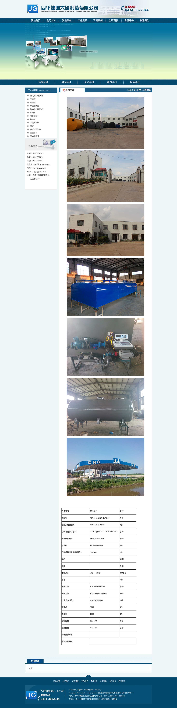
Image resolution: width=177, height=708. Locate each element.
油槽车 (33, 113)
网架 (32, 126)
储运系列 (66, 82)
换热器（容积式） (37, 109)
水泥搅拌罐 (34, 106)
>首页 (138, 90)
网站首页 (35, 20)
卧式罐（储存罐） (37, 96)
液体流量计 (34, 136)
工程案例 (98, 20)
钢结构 (33, 119)
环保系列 (43, 82)
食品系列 (89, 82)
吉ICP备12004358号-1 (93, 699)
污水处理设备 (35, 129)
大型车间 (33, 133)
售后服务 (129, 20)
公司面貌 (113, 20)
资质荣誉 (67, 20)
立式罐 (33, 99)
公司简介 (51, 20)
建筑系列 (112, 82)
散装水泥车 (34, 116)
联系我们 (144, 20)
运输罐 (33, 102)
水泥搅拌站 (34, 123)
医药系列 (135, 82)
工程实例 (94, 681)
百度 (30, 668)
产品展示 (82, 20)
